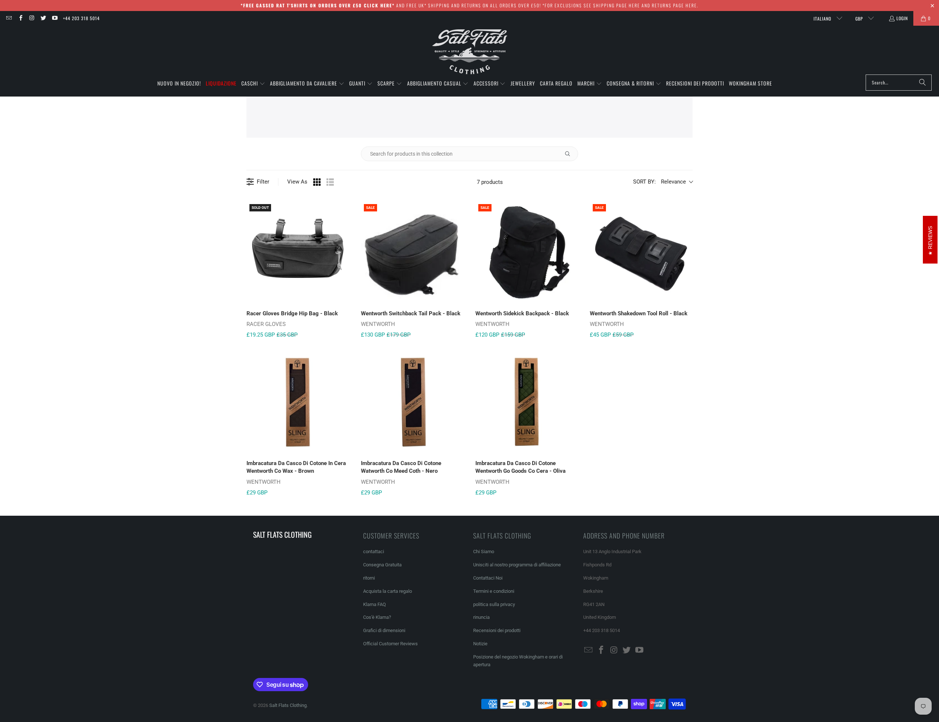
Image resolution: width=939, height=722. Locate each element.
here (634, 5)
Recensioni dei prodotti (496, 630)
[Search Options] (570, 153)
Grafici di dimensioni (384, 630)
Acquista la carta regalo (387, 591)
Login (902, 18)
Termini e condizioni (493, 591)
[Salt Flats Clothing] (469, 52)
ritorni (369, 578)
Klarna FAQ (374, 604)
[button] (253, 84)
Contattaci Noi (488, 578)
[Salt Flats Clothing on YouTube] (54, 18)
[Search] (922, 83)
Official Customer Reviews (390, 643)
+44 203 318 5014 (81, 18)
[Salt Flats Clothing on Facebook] (20, 18)
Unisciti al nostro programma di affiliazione (517, 564)
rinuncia (481, 617)
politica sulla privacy (494, 604)
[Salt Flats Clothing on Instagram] (32, 18)
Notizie (480, 643)
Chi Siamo (483, 551)
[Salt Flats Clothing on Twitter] (43, 18)
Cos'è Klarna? (377, 617)
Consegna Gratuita (382, 564)
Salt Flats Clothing (288, 705)
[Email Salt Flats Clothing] (9, 18)
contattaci (373, 551)
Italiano (823, 18)
